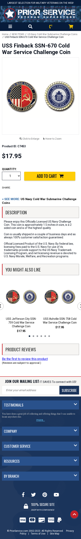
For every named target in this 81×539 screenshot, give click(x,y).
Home (5, 34)
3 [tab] (37, 336)
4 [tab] (41, 336)
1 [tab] (29, 336)
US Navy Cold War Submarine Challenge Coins (52, 34)
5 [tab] (45, 336)
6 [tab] (49, 336)
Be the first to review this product (25, 359)
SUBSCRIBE (69, 390)
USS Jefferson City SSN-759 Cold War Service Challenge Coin (21, 322)
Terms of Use (38, 533)
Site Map (54, 533)
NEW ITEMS (18, 34)
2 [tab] (33, 336)
